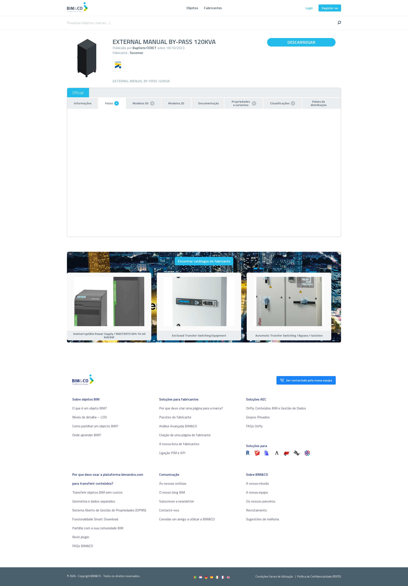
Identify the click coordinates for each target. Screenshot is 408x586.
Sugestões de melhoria (262, 519)
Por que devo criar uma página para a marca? (191, 408)
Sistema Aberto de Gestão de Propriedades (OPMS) (109, 510)
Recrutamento (256, 510)
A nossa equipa (257, 492)
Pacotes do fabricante (175, 417)
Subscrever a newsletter (176, 501)
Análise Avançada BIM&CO (178, 426)
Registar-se (330, 8)
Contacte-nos (169, 510)
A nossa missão (257, 483)
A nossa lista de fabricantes (179, 443)
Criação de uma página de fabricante (185, 434)
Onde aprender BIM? (86, 434)
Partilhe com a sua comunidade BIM (97, 528)
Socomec (136, 52)
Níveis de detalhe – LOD (89, 417)
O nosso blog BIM (172, 492)
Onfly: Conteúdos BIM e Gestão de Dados (276, 408)
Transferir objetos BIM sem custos (97, 492)
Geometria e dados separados (93, 501)
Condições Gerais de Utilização (274, 576)
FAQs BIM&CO (82, 545)
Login (309, 8)
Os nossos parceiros (260, 501)
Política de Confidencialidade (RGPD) (319, 576)
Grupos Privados (258, 417)
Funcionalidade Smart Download (95, 519)
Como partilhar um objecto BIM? (95, 426)
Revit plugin (80, 536)
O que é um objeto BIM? (89, 408)
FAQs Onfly (254, 426)
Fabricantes (213, 7)
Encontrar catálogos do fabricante (204, 261)
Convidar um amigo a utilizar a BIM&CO (187, 519)
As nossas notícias (172, 483)
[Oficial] (78, 92)
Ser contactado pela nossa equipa (309, 380)
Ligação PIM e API (172, 452)
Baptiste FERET (144, 47)
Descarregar (301, 42)
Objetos (192, 7)
